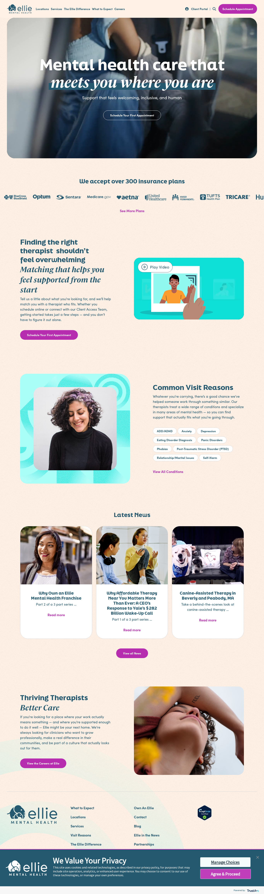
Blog (137, 826)
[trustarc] (252, 890)
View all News (132, 653)
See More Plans (132, 210)
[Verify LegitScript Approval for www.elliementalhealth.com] (205, 812)
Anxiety (187, 431)
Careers (119, 9)
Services (56, 9)
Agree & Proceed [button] (225, 874)
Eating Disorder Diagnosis (174, 440)
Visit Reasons (81, 835)
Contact (140, 816)
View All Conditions (168, 471)
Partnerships (144, 844)
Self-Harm (210, 458)
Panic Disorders (211, 440)
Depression (208, 431)
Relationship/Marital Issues (175, 458)
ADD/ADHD (165, 431)
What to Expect (102, 9)
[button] (257, 857)
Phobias (162, 449)
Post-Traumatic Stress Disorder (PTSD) (203, 449)
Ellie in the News (146, 835)
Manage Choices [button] (225, 862)
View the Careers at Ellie (43, 763)
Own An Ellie (144, 807)
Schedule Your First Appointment (132, 115)
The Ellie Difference (77, 9)
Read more (66, 614)
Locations (42, 9)
